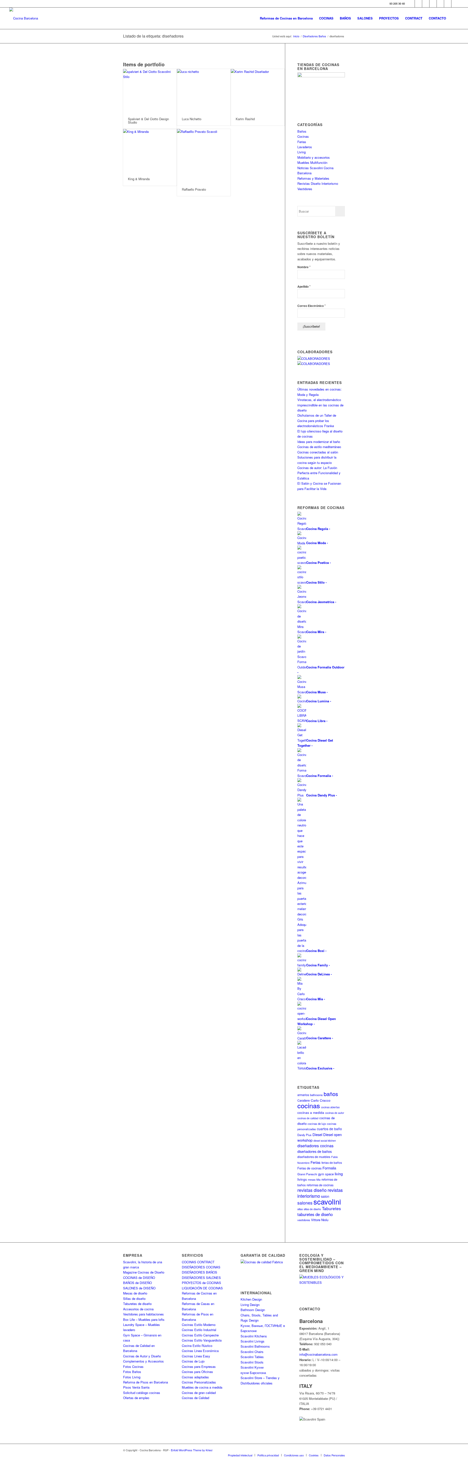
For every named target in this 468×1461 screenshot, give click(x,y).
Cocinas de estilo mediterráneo (319, 446)
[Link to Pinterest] (440, 3)
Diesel (317, 1134)
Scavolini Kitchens (254, 1336)
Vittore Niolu (319, 1219)
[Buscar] (454, 18)
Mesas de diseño (135, 1293)
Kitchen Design (251, 1299)
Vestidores (304, 188)
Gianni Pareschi (307, 1174)
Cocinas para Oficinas (197, 1371)
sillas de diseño (312, 1209)
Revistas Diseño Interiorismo (317, 183)
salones (304, 1203)
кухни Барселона (253, 1372)
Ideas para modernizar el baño (318, 441)
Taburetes (331, 1208)
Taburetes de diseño (137, 1303)
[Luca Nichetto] (204, 90)
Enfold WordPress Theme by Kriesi (191, 1450)
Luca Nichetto (191, 119)
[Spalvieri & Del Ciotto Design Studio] (150, 90)
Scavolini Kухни (252, 1367)
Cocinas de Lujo (193, 1361)
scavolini (327, 1201)
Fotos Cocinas (133, 1366)
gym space (326, 1174)
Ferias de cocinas (309, 1168)
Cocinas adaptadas (195, 1377)
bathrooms (316, 1095)
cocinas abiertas (330, 1107)
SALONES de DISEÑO (139, 1288)
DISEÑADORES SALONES (201, 1277)
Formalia (329, 1167)
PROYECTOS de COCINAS (201, 1282)
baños (331, 1094)
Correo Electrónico (311, 305)
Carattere (303, 1100)
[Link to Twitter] (418, 3)
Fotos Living (131, 1377)
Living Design (250, 1304)
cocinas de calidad (307, 1118)
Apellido (304, 286)
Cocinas (303, 136)
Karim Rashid (245, 119)
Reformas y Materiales (313, 178)
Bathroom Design (253, 1309)
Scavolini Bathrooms (255, 1346)
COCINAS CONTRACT (198, 1262)
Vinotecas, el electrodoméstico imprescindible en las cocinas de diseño (320, 404)
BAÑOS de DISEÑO (137, 1282)
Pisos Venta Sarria (136, 1387)
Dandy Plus (304, 1135)
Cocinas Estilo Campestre (200, 1335)
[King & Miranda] (150, 150)
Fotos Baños (132, 1371)
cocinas (308, 1105)
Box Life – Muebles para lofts (144, 1319)
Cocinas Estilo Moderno (198, 1324)
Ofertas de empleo (136, 1397)
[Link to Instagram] (425, 3)
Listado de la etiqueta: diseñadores (153, 36)
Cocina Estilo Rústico (197, 1345)
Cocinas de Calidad (195, 1397)
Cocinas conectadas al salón (317, 452)
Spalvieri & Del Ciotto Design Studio (148, 121)
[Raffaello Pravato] (204, 156)
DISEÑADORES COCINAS (201, 1267)
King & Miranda (139, 178)
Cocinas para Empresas (199, 1366)
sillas (300, 1209)
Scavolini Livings (252, 1341)
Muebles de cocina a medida (202, 1387)
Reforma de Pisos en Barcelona (145, 1382)
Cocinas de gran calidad (199, 1392)
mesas (311, 1179)
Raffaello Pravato (194, 189)
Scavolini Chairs (252, 1351)
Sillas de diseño (134, 1298)
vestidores (303, 1220)
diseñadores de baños (314, 1151)
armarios (303, 1095)
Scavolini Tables (252, 1356)
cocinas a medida (310, 1112)
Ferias (301, 141)
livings (302, 1179)
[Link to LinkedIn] (447, 3)
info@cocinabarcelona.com (318, 1354)
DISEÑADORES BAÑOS (199, 1272)
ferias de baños (332, 1162)
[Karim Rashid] (257, 90)
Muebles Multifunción (312, 162)
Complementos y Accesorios (143, 1361)
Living (301, 152)
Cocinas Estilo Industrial (199, 1329)
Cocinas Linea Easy (196, 1356)
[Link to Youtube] (433, 3)
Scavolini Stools (252, 1362)
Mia (318, 1179)
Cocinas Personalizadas (199, 1382)
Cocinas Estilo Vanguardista (202, 1340)
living (339, 1173)
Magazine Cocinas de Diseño (143, 1272)
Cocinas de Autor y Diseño (142, 1356)
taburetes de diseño (315, 1214)
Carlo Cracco (321, 1100)
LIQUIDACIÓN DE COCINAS (202, 1288)
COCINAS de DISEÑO (139, 1277)
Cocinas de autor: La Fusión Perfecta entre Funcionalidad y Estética (319, 472)
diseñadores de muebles (313, 1157)
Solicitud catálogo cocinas (141, 1392)
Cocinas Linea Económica (200, 1350)
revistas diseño (312, 1190)
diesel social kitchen (324, 1140)
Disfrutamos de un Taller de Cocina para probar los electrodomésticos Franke (316, 420)
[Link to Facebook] (411, 3)
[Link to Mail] (455, 3)
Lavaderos (304, 147)
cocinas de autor (334, 1113)
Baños (301, 131)
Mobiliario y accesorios (313, 157)
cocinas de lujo (317, 1124)
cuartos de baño (329, 1128)
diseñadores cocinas (315, 1145)
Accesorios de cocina (138, 1309)
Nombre (304, 267)
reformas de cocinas (320, 1185)
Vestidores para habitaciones (143, 1314)
